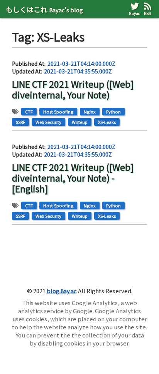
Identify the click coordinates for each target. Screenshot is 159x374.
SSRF (20, 122)
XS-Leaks (107, 122)
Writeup (80, 122)
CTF (29, 112)
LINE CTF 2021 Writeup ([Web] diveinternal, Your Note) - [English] (73, 177)
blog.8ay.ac (62, 291)
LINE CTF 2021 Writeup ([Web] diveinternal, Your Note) (73, 89)
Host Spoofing (58, 112)
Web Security (48, 122)
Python (113, 112)
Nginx (90, 112)
